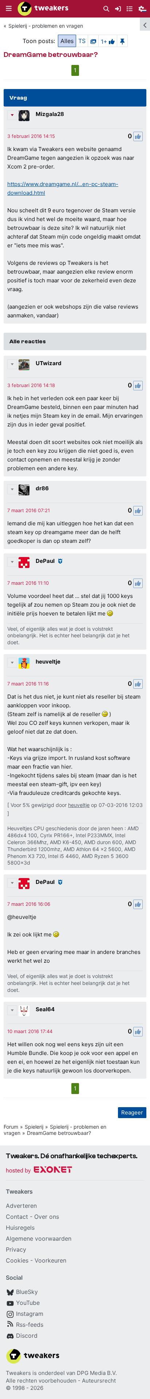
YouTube (28, 1302)
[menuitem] (106, 9)
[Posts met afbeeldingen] (93, 41)
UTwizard (49, 363)
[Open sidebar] (145, 24)
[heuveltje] (24, 663)
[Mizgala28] (24, 115)
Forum (11, 1127)
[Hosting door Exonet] (39, 1170)
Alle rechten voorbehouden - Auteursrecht (61, 1380)
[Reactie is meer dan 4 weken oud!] (31, 136)
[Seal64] (24, 1010)
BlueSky (27, 1291)
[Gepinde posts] (122, 41)
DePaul (45, 560)
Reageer (132, 1112)
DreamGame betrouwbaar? (59, 1133)
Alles (67, 41)
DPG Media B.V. (97, 1372)
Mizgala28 (50, 114)
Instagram (29, 1313)
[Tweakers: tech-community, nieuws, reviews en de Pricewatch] (43, 9)
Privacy (16, 1249)
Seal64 (45, 1009)
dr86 (42, 488)
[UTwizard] (24, 364)
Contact (17, 1216)
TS (82, 41)
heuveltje (48, 661)
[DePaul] (24, 562)
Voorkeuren (50, 1260)
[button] (9, 9)
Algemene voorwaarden (38, 1238)
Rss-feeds (29, 1324)
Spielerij (34, 1127)
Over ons (46, 1216)
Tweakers (18, 1372)
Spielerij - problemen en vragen (45, 26)
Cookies (17, 1260)
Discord (27, 1335)
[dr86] (24, 489)
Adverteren (21, 1205)
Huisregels (20, 1227)
